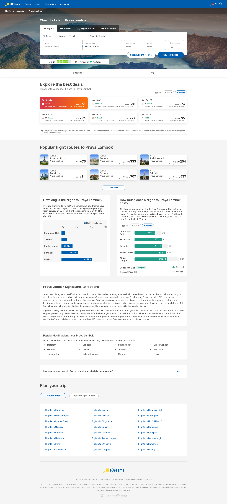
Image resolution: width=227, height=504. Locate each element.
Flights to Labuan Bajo (56, 421)
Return (150, 43)
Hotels (37, 4)
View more (113, 188)
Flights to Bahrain (54, 432)
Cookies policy (105, 479)
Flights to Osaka (100, 410)
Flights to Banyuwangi (149, 438)
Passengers (175, 43)
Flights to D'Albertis (101, 444)
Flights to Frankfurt (101, 432)
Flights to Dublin (100, 427)
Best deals (78, 73)
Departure (130, 43)
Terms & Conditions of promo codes (138, 479)
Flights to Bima (52, 444)
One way (181, 93)
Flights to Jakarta (100, 415)
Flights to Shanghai (148, 415)
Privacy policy (118, 479)
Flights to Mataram (54, 438)
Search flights (170, 55)
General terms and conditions (86, 479)
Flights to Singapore (102, 421)
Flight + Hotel (50, 4)
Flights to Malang (146, 449)
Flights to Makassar (54, 427)
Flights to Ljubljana (148, 432)
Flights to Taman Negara (104, 438)
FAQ (152, 73)
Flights (28, 4)
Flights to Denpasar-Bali (150, 410)
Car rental (64, 4)
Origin (47, 43)
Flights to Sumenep (148, 444)
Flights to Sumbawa (148, 427)
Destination (90, 43)
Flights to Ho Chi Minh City (151, 421)
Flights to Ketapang (101, 449)
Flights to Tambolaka (55, 449)
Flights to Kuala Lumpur (57, 415)
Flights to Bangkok (54, 410)
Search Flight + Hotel (141, 55)
